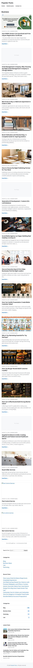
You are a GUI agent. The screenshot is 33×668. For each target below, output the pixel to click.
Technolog (6, 567)
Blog (4, 561)
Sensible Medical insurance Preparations (15, 596)
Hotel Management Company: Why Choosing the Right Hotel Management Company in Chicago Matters (16, 68)
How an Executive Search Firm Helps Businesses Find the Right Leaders (13, 270)
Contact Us (18, 6)
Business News (7, 563)
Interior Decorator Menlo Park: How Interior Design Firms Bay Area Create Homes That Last (16, 588)
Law (4, 565)
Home (3, 6)
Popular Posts (7, 3)
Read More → (5, 43)
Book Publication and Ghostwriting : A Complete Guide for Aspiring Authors (14, 136)
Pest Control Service (8, 501)
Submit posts (10, 6)
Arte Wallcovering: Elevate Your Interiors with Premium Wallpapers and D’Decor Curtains (18, 637)
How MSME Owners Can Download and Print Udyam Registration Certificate (16, 34)
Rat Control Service (8, 531)
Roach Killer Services (8, 470)
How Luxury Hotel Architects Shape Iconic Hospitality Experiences (19, 630)
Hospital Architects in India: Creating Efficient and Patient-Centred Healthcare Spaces (15, 436)
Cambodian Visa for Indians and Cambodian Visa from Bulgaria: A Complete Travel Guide (15, 651)
